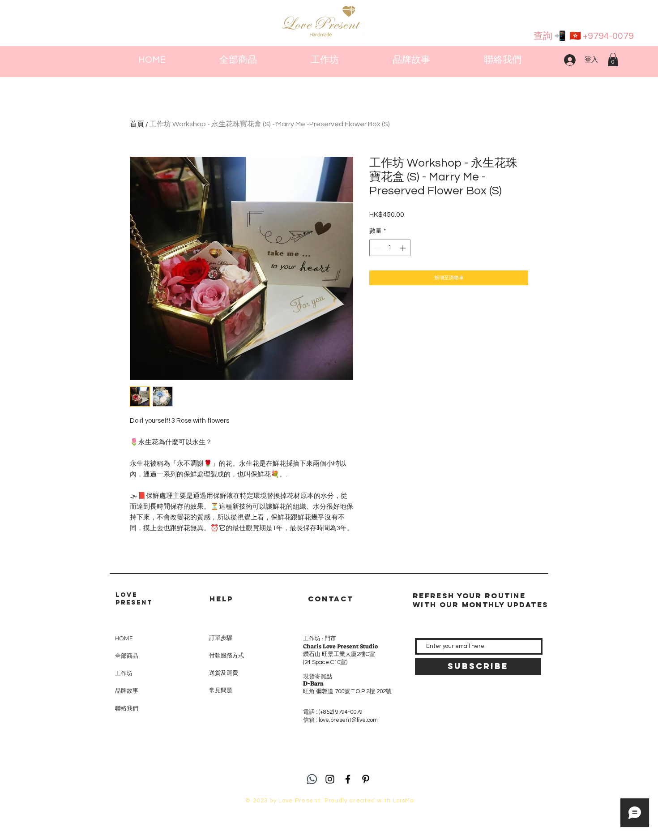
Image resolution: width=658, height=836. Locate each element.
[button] (613, 59)
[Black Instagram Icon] (330, 779)
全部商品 (126, 655)
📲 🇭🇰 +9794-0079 (593, 36)
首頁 (137, 124)
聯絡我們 (126, 708)
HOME (124, 638)
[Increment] (403, 248)
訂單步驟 (220, 638)
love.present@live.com (348, 720)
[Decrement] (376, 248)
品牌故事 (126, 690)
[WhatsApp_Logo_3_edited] (312, 779)
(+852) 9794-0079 (341, 712)
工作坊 (123, 673)
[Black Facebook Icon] (348, 779)
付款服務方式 (226, 655)
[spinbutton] (390, 248)
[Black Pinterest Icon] (366, 779)
